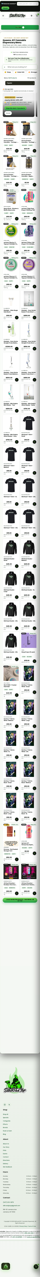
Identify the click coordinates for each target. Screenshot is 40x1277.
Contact (6, 1157)
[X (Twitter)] (9, 1104)
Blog (4, 1134)
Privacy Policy (23, 1226)
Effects (5, 1124)
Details (8, 113)
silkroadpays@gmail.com (11, 1206)
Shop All (5, 1114)
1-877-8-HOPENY (17, 1237)
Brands (5, 1127)
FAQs (4, 1150)
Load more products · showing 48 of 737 (20, 900)
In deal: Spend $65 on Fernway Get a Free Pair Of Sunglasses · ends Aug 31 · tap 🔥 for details (11, 843)
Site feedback (7, 1167)
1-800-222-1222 (28, 1233)
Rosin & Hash (7, 1131)
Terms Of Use (32, 1226)
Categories (6, 1121)
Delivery (5, 1164)
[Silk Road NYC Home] (17, 16)
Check (5, 8)
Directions (6, 1160)
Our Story (6, 1147)
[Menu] (3, 16)
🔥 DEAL (6, 825)
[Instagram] (5, 1104)
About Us (6, 1144)
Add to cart (17, 151)
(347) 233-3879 (8, 1202)
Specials (5, 1118)
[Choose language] (31, 15)
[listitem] (7, 72)
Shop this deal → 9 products (15, 108)
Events (5, 1154)
